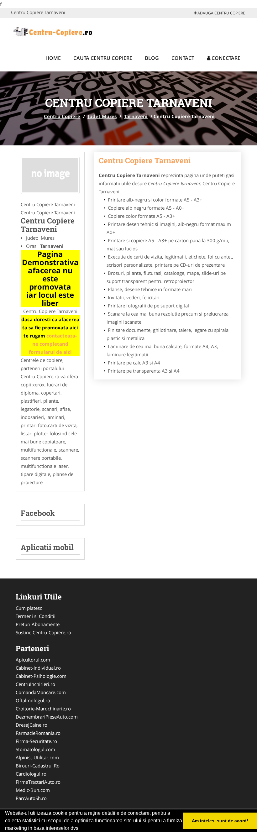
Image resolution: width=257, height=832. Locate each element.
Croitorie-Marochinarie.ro (43, 708)
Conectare (225, 58)
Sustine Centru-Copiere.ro (43, 632)
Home (53, 58)
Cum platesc (29, 608)
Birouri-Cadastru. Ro (38, 765)
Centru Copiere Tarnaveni (145, 160)
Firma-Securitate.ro (36, 741)
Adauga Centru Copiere (221, 13)
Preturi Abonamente (38, 624)
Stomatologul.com (35, 749)
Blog (152, 58)
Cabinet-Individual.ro (38, 668)
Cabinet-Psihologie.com (41, 676)
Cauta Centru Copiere (102, 58)
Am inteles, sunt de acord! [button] (220, 820)
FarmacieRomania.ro (38, 733)
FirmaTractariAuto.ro (38, 782)
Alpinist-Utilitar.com (37, 757)
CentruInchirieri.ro (35, 684)
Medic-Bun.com (33, 790)
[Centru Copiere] (52, 31)
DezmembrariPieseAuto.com (47, 717)
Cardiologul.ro (31, 774)
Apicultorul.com (33, 660)
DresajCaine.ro (31, 725)
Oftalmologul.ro (33, 700)
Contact (182, 58)
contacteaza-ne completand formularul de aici (53, 343)
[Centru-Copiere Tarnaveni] (50, 175)
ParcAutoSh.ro (31, 798)
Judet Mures (102, 116)
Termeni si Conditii (35, 616)
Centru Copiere (62, 116)
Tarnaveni (136, 116)
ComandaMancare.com (41, 692)
